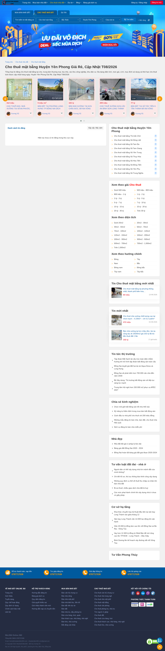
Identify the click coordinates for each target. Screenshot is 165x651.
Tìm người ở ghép (101, 612)
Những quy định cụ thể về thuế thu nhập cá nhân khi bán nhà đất (135, 482)
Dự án (70, 3)
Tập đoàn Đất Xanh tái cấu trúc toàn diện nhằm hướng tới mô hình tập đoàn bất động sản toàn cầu (135, 360)
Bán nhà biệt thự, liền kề (70, 602)
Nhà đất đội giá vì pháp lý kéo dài (127, 444)
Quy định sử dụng (12, 606)
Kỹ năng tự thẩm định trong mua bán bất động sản (134, 411)
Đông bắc (141, 267)
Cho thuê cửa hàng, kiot (103, 618)
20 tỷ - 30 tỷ (119, 211)
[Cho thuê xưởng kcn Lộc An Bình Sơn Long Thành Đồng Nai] (112, 89)
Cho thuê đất (99, 615)
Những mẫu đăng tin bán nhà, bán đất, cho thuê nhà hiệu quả (135, 421)
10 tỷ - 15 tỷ (119, 207)
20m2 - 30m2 (142, 223)
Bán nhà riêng (66, 596)
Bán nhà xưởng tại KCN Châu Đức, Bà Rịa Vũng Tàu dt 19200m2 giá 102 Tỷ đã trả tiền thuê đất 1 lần (81, 107)
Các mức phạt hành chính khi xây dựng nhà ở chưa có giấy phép (135, 493)
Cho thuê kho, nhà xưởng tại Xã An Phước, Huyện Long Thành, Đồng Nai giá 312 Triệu (19, 107)
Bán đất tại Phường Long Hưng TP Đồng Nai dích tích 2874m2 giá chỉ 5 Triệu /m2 (50, 107)
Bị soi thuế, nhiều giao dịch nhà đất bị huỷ (131, 488)
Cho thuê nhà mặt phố (102, 599)
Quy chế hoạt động (12, 602)
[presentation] (5, 98)
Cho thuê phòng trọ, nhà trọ (104, 609)
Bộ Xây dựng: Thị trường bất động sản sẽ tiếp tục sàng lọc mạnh (134, 381)
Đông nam (118, 267)
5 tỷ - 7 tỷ (118, 202)
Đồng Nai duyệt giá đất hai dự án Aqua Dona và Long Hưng (133, 367)
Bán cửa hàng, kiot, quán (70, 615)
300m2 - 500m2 (143, 239)
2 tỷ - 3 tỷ (118, 198)
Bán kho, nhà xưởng (69, 622)
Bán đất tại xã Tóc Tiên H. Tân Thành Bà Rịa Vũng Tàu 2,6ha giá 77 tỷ (143, 107)
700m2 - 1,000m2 (144, 243)
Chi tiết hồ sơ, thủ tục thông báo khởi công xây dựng (135, 476)
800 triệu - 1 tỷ (120, 194)
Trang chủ (26, 3)
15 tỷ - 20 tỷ (142, 207)
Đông (116, 259)
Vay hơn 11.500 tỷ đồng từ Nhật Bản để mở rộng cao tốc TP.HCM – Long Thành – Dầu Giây (134, 534)
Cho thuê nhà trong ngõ (103, 596)
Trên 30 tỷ (141, 211)
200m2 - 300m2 (120, 239)
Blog (78, 3)
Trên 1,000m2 (120, 247)
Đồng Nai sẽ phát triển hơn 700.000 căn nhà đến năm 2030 (134, 374)
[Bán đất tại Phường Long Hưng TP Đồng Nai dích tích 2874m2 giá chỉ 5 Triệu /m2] (50, 89)
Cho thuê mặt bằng (101, 602)
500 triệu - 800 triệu (145, 190)
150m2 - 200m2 (143, 235)
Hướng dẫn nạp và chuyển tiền (43, 609)
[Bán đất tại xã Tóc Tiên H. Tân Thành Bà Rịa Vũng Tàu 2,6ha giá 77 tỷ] (143, 89)
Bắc (138, 263)
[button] (80, 121)
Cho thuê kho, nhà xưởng (104, 625)
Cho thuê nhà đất (57, 3)
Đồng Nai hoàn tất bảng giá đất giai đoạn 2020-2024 (135, 452)
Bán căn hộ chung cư (69, 593)
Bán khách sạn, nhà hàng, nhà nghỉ (74, 618)
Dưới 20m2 (118, 223)
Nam (116, 263)
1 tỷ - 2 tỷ (141, 194)
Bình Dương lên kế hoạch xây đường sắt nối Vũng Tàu (134, 541)
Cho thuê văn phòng (101, 606)
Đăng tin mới (157, 2)
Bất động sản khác (68, 625)
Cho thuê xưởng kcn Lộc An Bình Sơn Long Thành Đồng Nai (112, 107)
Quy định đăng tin (38, 599)
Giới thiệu (9, 596)
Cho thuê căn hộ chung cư (104, 593)
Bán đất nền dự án (68, 606)
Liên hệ (8, 612)
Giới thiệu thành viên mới (41, 606)
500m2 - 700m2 (120, 243)
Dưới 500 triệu (120, 190)
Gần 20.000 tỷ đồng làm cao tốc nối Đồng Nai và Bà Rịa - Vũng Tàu (135, 527)
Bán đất (64, 609)
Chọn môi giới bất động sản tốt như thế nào (132, 407)
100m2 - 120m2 (143, 231)
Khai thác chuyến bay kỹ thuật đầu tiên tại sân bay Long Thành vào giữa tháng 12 (134, 513)
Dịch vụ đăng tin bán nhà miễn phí (128, 427)
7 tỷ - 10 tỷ (141, 202)
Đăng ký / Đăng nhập (139, 3)
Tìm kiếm (129, 20)
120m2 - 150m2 (120, 235)
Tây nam (117, 272)
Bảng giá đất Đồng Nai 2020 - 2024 (128, 448)
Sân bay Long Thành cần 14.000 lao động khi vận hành (134, 520)
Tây (138, 259)
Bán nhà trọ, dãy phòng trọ (71, 612)
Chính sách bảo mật (12, 609)
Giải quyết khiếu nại (39, 602)
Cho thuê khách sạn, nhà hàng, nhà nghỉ (109, 622)
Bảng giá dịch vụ (90, 3)
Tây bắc (140, 272)
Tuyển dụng (9, 599)
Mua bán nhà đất (40, 3)
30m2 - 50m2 (119, 227)
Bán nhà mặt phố (67, 599)
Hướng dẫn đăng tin (39, 593)
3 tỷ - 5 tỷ (141, 198)
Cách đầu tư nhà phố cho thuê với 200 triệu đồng (134, 415)
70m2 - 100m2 (120, 231)
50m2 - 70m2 (142, 227)
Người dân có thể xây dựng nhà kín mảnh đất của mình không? (134, 470)
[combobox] (47, 20)
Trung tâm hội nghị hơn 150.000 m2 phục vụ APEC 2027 (135, 388)
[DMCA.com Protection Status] (152, 641)
